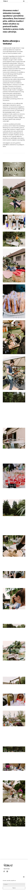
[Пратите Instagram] (7, 871)
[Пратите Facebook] (4, 871)
